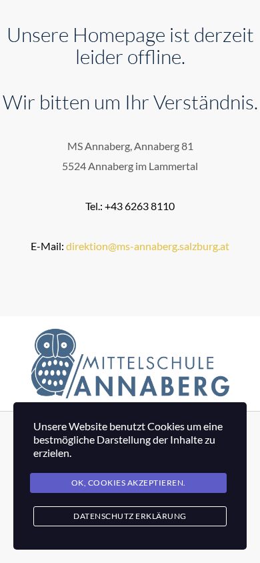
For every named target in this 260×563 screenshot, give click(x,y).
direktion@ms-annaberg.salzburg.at (147, 245)
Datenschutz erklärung (130, 516)
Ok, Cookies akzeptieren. (128, 483)
